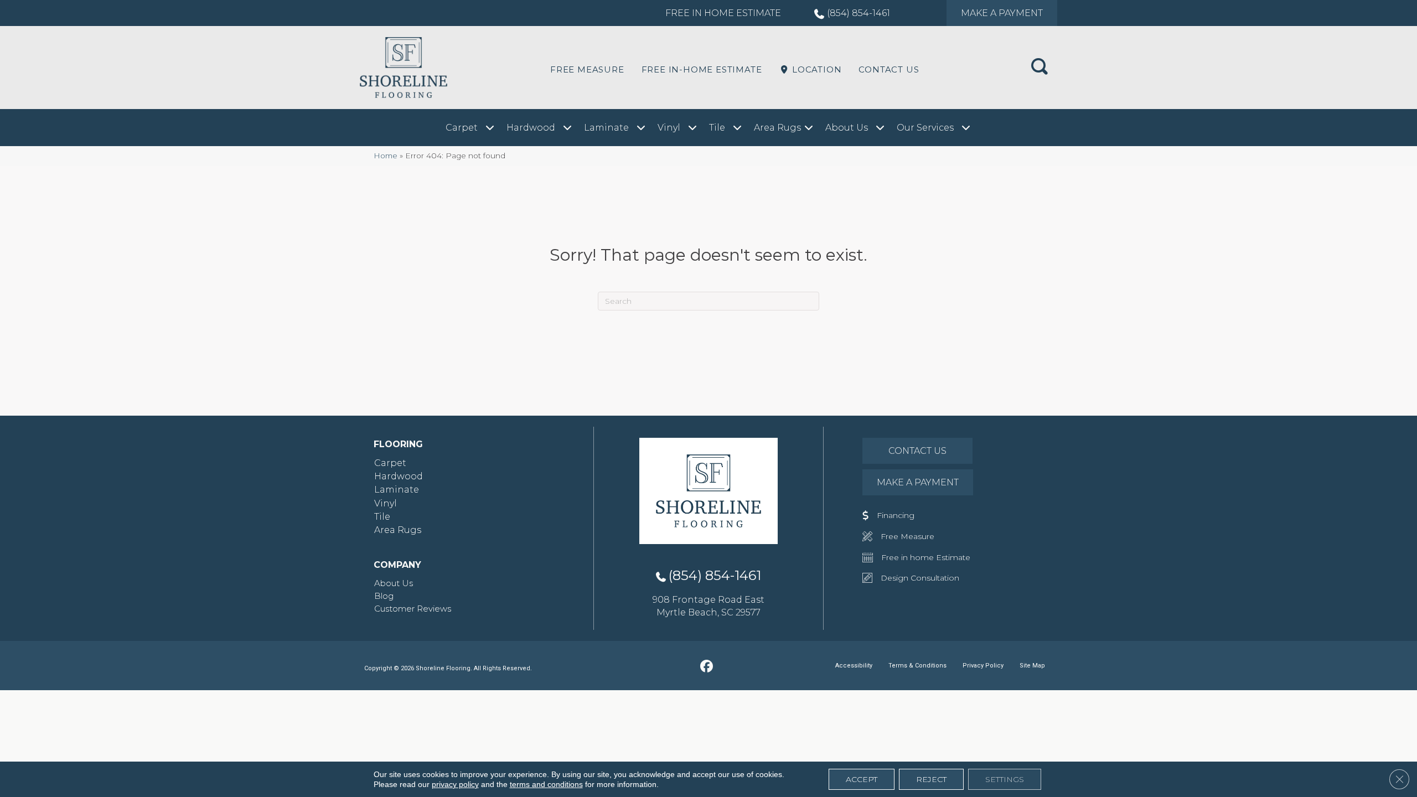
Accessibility (853, 665)
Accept (861, 779)
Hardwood (398, 476)
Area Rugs (397, 530)
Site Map (1032, 665)
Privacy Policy (983, 665)
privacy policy (455, 784)
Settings (1004, 779)
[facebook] (707, 667)
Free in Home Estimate (723, 13)
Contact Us (889, 69)
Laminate (396, 489)
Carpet (390, 463)
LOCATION (815, 69)
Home (385, 155)
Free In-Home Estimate (702, 69)
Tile (382, 516)
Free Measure (587, 69)
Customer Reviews (412, 608)
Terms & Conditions (917, 665)
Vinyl (385, 503)
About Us (393, 583)
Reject (931, 779)
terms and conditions (546, 784)
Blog (384, 596)
